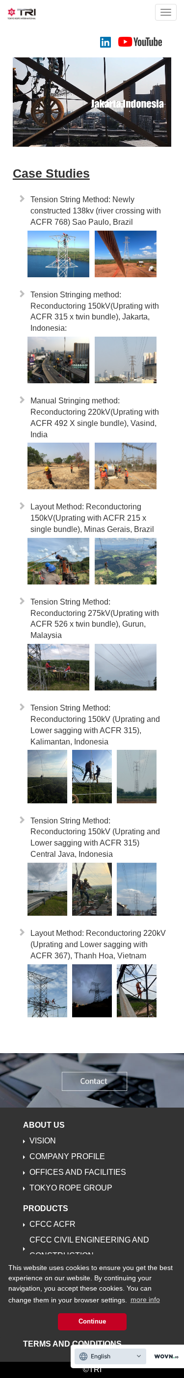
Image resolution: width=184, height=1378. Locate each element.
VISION (42, 1141)
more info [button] (145, 1299)
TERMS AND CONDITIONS (72, 1344)
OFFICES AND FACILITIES (77, 1172)
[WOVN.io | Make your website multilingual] (164, 1356)
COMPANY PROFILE (67, 1156)
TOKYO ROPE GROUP (70, 1188)
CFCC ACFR (52, 1224)
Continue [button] (92, 1321)
